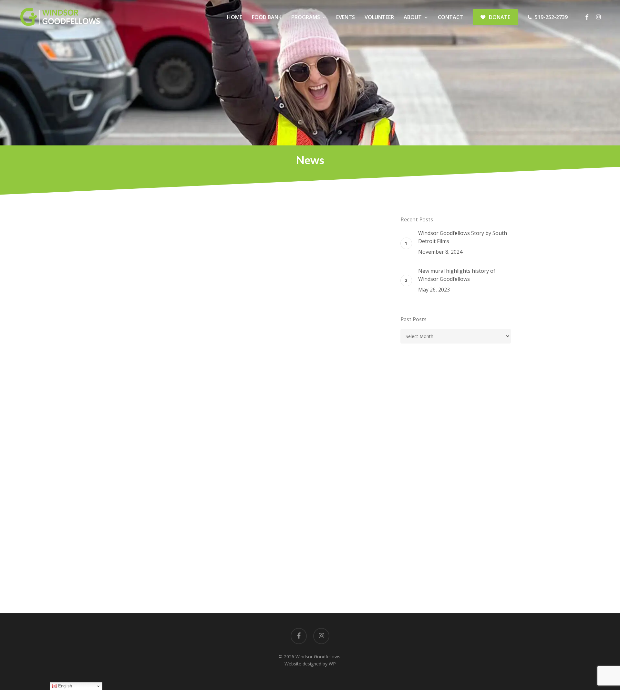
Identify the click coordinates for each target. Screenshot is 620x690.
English (64, 686)
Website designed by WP (310, 664)
